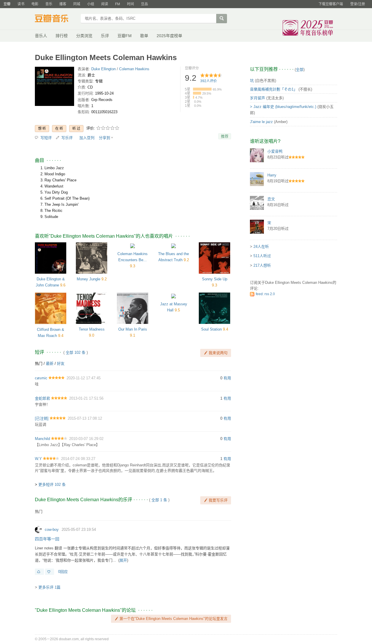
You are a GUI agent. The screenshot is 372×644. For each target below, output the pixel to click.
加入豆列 (86, 138)
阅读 (104, 4)
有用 (227, 378)
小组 (90, 4)
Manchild (42, 438)
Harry (271, 175)
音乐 (48, 4)
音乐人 (41, 35)
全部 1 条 (159, 500)
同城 (76, 4)
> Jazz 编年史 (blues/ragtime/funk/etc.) (283, 106)
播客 (62, 4)
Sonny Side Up (214, 279)
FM (117, 4)
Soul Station (211, 329)
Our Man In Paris (132, 329)
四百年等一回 (47, 539)
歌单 (144, 35)
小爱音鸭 (274, 151)
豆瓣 (6, 4)
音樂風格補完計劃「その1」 (273, 89)
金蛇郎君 (42, 398)
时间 (130, 4)
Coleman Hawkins (134, 69)
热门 (38, 363)
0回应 (63, 571)
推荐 (224, 136)
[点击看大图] (54, 87)
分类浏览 (84, 35)
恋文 (271, 199)
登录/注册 (357, 4)
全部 (299, 69)
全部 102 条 (75, 352)
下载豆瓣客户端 (331, 4)
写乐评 (67, 138)
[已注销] (42, 418)
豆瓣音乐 (56, 19)
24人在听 (261, 246)
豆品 (144, 4)
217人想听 (262, 265)
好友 (61, 363)
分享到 (104, 138)
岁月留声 (257, 98)
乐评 (105, 35)
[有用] (39, 572)
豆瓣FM (124, 35)
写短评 (46, 138)
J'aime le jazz (261, 122)
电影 (34, 4)
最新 (49, 363)
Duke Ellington (103, 69)
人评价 (208, 81)
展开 (123, 560)
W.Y (38, 459)
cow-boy (52, 529)
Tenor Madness (92, 329)
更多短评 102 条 (52, 484)
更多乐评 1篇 (49, 587)
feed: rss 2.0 (265, 294)
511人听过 (262, 256)
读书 (20, 4)
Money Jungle (88, 279)
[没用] (49, 572)
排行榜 (62, 35)
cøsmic (41, 378)
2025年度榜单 (169, 35)
